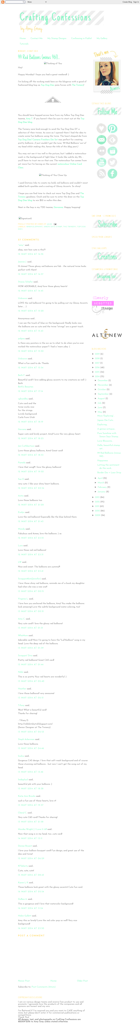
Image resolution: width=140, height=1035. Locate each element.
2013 (97, 497)
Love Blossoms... (105, 441)
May (100, 412)
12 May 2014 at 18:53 (31, 455)
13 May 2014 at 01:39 (31, 648)
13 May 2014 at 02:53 (31, 732)
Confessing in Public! (81, 38)
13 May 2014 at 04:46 (31, 748)
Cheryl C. (22, 813)
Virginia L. (23, 599)
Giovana (22, 429)
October (102, 389)
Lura (20, 546)
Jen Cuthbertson (26, 446)
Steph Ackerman (26, 739)
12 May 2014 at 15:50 (31, 351)
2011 (97, 506)
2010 (97, 511)
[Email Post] (54, 224)
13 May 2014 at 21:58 (31, 822)
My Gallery (102, 38)
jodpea (21, 339)
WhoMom (23, 636)
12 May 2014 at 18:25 (31, 438)
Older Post (82, 981)
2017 (97, 363)
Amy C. (21, 619)
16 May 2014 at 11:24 (30, 908)
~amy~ (21, 245)
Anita (21, 496)
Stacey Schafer (25, 282)
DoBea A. (22, 899)
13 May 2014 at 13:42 (30, 772)
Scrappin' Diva (25, 656)
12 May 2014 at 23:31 (31, 555)
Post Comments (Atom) (44, 987)
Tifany (21, 705)
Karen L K (23, 883)
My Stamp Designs (56, 38)
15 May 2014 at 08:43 (31, 875)
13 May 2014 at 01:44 (31, 665)
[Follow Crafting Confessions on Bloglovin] (101, 133)
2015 (97, 372)
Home (23, 38)
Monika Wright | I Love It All (32, 829)
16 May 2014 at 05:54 (31, 892)
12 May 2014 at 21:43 (31, 521)
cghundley (23, 399)
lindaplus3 (23, 780)
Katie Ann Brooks (26, 796)
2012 (97, 502)
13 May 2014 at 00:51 (31, 611)
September (103, 394)
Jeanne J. (22, 262)
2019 (97, 354)
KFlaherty (23, 866)
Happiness (102, 461)
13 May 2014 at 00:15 (31, 591)
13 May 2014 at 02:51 (31, 698)
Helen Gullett (24, 916)
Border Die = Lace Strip (109, 473)
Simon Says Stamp (53, 227)
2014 (97, 377)
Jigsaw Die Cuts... (105, 420)
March (101, 483)
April (100, 478)
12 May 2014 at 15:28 (31, 311)
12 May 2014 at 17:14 (30, 391)
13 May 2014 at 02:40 (31, 681)
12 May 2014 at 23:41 (31, 571)
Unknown (22, 298)
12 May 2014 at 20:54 (31, 488)
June (100, 407)
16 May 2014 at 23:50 (31, 928)
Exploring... (102, 425)
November (103, 385)
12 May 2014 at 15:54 (30, 368)
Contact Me (37, 38)
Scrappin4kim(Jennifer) (29, 579)
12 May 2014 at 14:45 (30, 291)
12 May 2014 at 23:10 (31, 538)
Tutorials (24, 44)
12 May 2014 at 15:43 (30, 331)
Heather (22, 689)
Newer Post (24, 981)
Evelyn (21, 512)
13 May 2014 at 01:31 (30, 628)
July (100, 403)
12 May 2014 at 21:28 (31, 505)
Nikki (20, 672)
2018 (97, 359)
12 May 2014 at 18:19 (30, 422)
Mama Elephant (35, 227)
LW (19, 562)
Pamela (21, 463)
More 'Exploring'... (106, 416)
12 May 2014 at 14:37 (30, 274)
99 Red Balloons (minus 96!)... (39, 58)
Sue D (21, 479)
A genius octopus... (106, 429)
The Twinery (69, 227)
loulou (21, 756)
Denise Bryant (25, 846)
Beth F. (21, 375)
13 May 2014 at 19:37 (30, 805)
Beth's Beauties (25, 387)
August (102, 398)
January (102, 492)
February (102, 487)
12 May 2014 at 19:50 (31, 472)
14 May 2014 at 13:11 (30, 838)
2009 (98, 515)
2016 (97, 368)
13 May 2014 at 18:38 (31, 789)
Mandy (21, 529)
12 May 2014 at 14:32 (31, 254)
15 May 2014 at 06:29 (31, 858)
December (103, 380)
